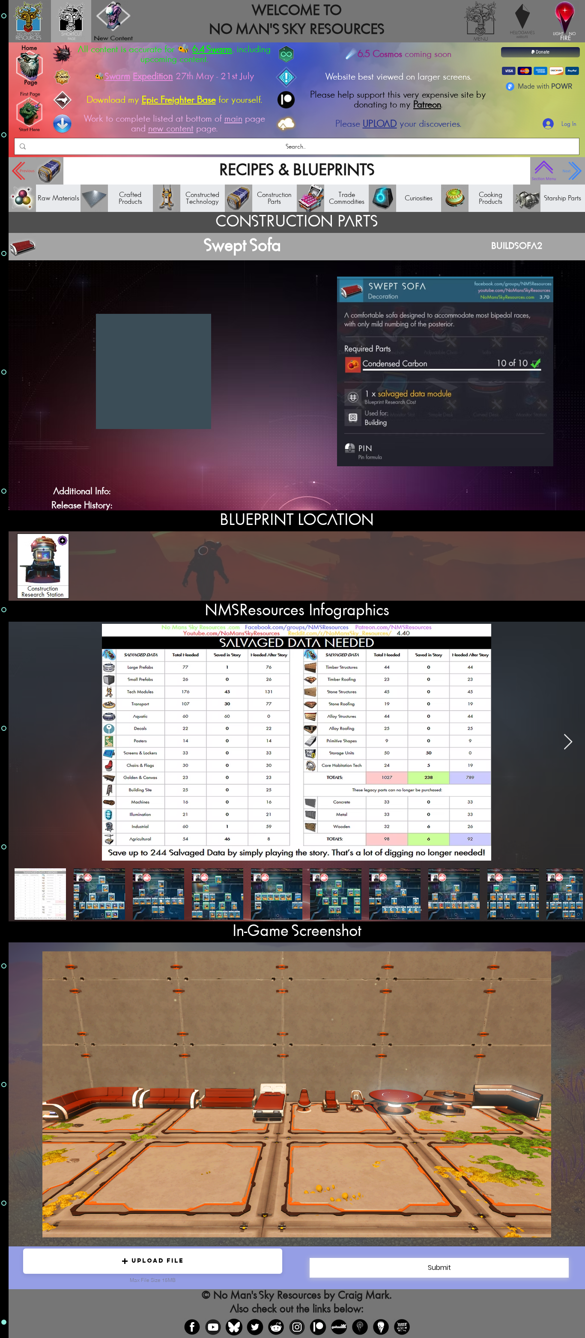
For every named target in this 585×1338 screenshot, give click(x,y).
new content (171, 129)
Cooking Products (490, 198)
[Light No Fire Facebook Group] (360, 1327)
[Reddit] (276, 1327)
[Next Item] (568, 742)
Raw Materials (58, 198)
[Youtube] (213, 1327)
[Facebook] (192, 1327)
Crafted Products (130, 198)
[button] (153, 1261)
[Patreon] (318, 1327)
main (233, 119)
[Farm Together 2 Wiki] (402, 1327)
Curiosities (419, 198)
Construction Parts (274, 198)
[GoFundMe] (339, 1327)
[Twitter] (255, 1327)
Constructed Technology (202, 198)
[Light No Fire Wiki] (381, 1327)
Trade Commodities (346, 198)
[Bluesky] (234, 1327)
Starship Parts (562, 198)
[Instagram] (297, 1327)
